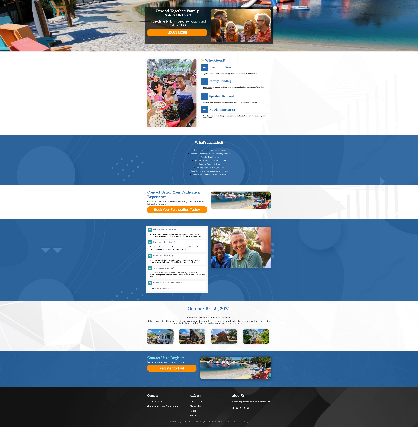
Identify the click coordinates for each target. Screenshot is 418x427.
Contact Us (224, 422)
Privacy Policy (244, 422)
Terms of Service (233, 422)
